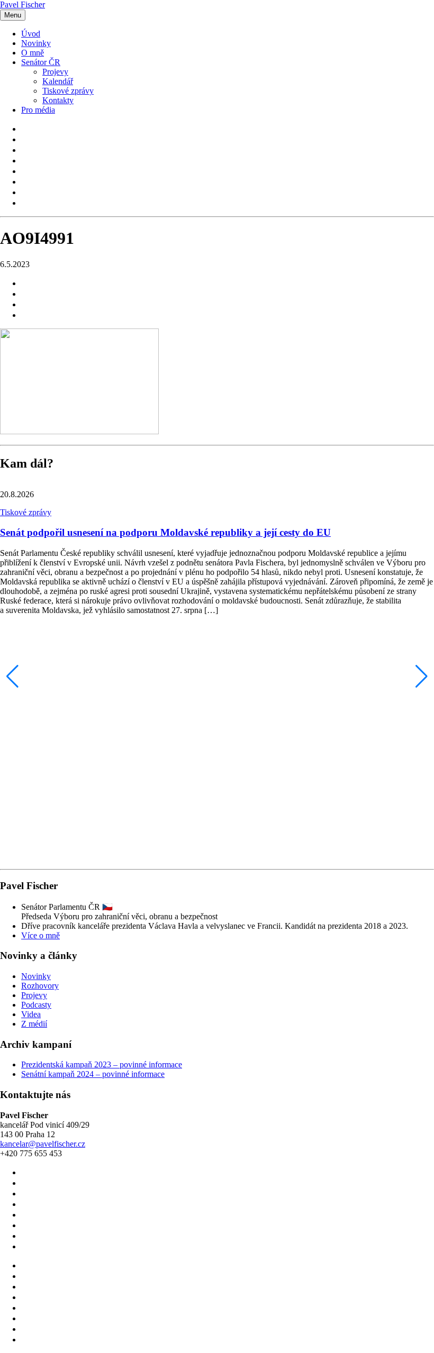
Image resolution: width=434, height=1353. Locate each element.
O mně (32, 52)
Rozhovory (40, 985)
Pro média (38, 109)
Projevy (55, 71)
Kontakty (58, 100)
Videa (31, 1014)
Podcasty (36, 1004)
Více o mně (40, 935)
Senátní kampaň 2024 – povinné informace (93, 1073)
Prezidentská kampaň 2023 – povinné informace (101, 1064)
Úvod (30, 33)
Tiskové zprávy (68, 90)
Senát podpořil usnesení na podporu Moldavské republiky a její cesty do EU (165, 532)
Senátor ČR (40, 62)
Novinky (36, 43)
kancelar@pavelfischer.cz (42, 1143)
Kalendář (57, 81)
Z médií (34, 1023)
